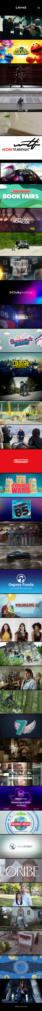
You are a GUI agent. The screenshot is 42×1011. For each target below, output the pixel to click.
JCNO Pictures (24, 1006)
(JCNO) (21, 7)
